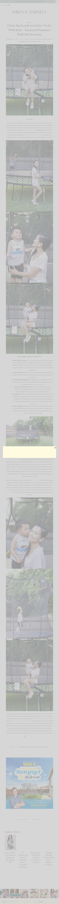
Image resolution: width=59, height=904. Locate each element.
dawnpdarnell (15, 895)
